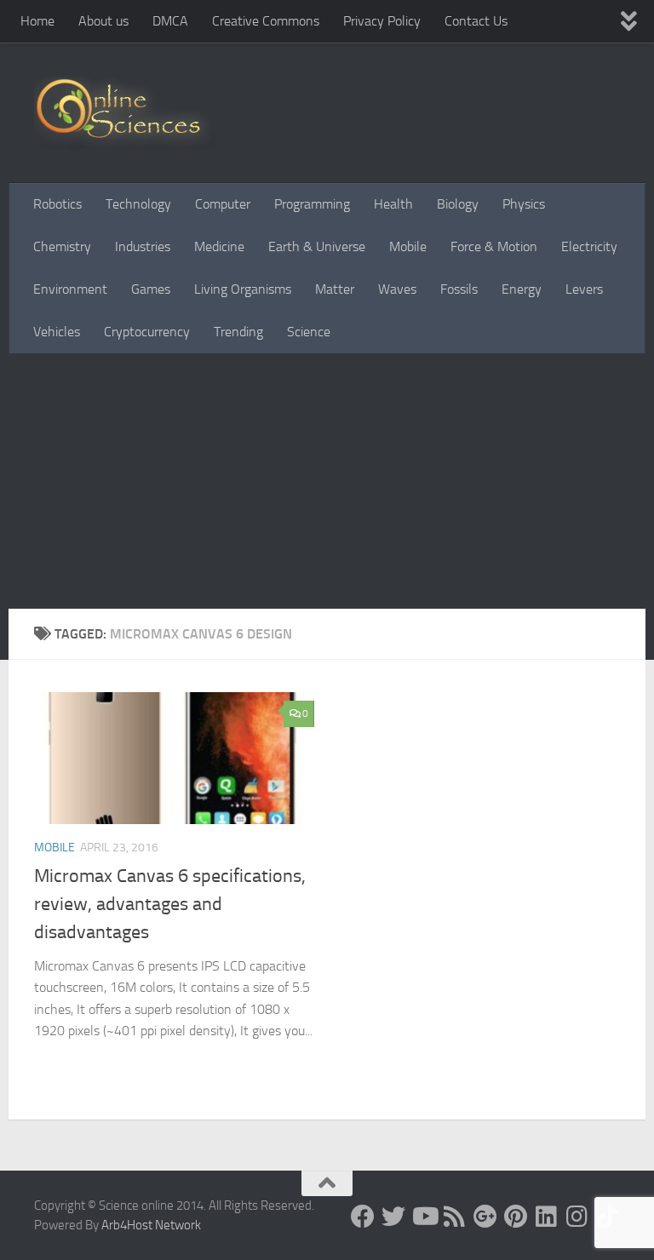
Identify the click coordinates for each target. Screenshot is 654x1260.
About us (103, 21)
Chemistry (62, 246)
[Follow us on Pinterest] (516, 1216)
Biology (458, 204)
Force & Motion (493, 246)
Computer (222, 204)
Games (150, 289)
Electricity (589, 246)
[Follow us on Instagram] (577, 1216)
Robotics (57, 204)
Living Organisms (242, 289)
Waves (397, 289)
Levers (584, 289)
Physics (523, 204)
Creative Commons (265, 21)
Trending (238, 332)
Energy (522, 289)
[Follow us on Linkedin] (547, 1216)
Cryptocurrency (147, 332)
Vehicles (56, 332)
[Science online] (363, 1216)
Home (37, 21)
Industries (142, 246)
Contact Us (476, 21)
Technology (138, 204)
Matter (334, 289)
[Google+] (485, 1216)
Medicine (219, 246)
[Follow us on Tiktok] (608, 1216)
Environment (70, 289)
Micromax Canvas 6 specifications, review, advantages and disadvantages (170, 904)
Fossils (459, 289)
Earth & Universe (316, 246)
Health (393, 204)
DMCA (170, 21)
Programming (312, 204)
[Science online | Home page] (124, 113)
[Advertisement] (327, 481)
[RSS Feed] (455, 1216)
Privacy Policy (382, 21)
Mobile (408, 246)
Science (308, 332)
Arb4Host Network (151, 1225)
